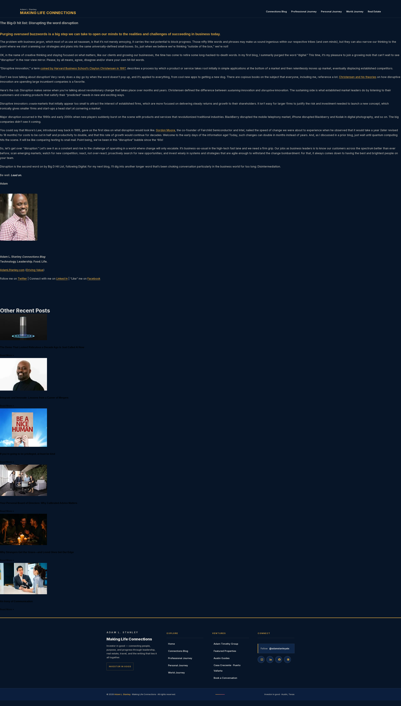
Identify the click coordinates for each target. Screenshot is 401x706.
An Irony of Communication (16, 601)
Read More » (7, 355)
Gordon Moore (165, 130)
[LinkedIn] (269, 659)
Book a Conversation (225, 677)
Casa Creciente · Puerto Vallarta (227, 668)
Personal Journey (331, 11)
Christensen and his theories (357, 77)
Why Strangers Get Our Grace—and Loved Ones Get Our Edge (37, 552)
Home (171, 643)
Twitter (22, 278)
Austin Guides (221, 658)
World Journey (354, 11)
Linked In (62, 278)
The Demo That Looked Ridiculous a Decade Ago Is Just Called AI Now (42, 347)
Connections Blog (276, 11)
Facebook (93, 278)
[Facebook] (278, 659)
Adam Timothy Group (226, 643)
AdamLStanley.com (12, 270)
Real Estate (374, 11)
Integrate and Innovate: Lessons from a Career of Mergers (34, 397)
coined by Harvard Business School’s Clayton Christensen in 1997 (82, 68)
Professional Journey (304, 11)
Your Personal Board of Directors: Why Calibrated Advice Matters (38, 503)
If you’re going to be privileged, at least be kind (27, 454)
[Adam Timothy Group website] (287, 659)
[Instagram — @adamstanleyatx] (261, 659)
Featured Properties (225, 650)
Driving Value (34, 270)
